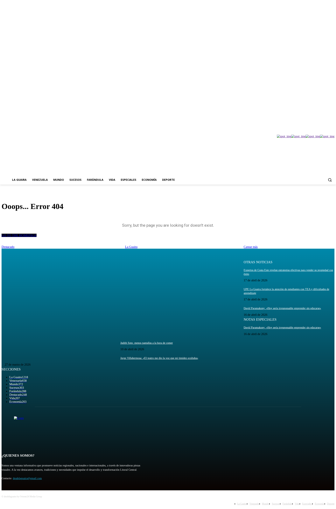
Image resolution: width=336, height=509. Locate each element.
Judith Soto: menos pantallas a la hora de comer (146, 342)
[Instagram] (316, 91)
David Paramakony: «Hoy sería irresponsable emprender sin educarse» (282, 308)
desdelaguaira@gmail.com (27, 478)
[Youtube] (332, 91)
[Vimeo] (327, 91)
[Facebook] (310, 91)
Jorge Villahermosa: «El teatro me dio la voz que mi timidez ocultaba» (159, 358)
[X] (321, 91)
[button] (329, 179)
